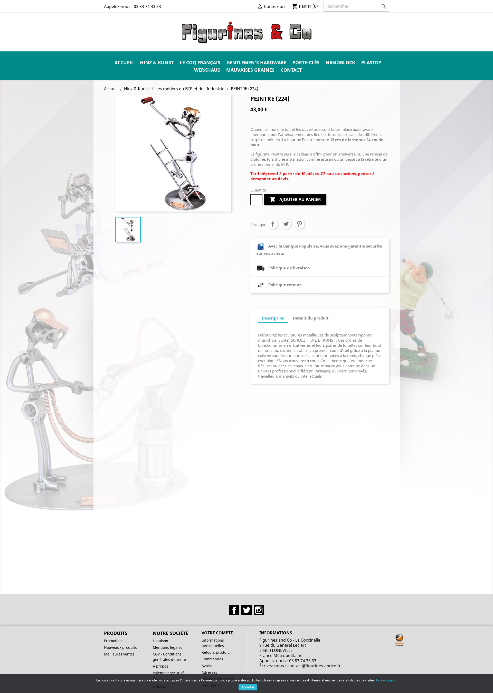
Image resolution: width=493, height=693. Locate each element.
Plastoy (371, 62)
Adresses (209, 672)
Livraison (160, 640)
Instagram (259, 610)
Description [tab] (273, 318)
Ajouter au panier (295, 199)
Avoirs (207, 665)
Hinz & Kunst (157, 62)
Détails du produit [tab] (311, 318)
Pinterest (299, 224)
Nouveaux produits (120, 647)
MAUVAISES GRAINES (250, 70)
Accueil (124, 62)
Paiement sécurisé (168, 672)
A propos (160, 666)
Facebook (234, 610)
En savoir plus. (386, 680)
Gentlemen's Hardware (256, 62)
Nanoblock (340, 62)
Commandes (212, 658)
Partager (273, 224)
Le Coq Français (200, 62)
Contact (291, 70)
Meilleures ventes (119, 654)
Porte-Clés (305, 62)
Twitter (246, 610)
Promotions (114, 640)
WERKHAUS (207, 70)
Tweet (286, 224)
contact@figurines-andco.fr (314, 666)
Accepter (247, 687)
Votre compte (217, 633)
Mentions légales (167, 647)
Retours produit (215, 652)
